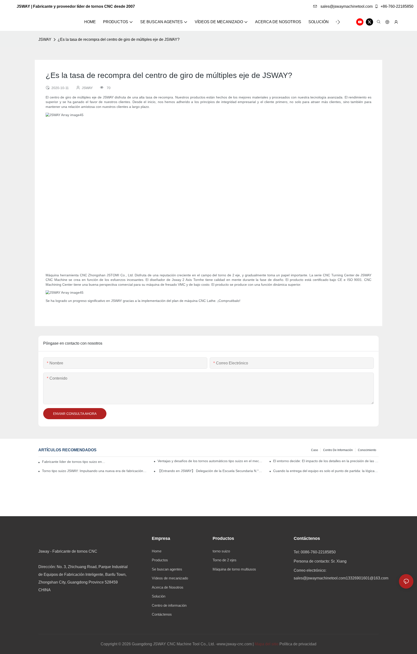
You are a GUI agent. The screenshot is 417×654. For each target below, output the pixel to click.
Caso (314, 450)
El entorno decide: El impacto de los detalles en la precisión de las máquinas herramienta (326, 461)
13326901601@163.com (367, 578)
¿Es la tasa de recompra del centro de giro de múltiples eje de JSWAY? (119, 39)
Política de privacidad (297, 644)
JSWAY (44, 39)
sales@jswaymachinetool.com (346, 6)
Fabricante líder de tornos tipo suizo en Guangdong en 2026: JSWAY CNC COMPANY (74, 462)
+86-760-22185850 (396, 6)
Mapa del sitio (266, 644)
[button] (338, 22)
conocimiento (367, 450)
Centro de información (338, 450)
